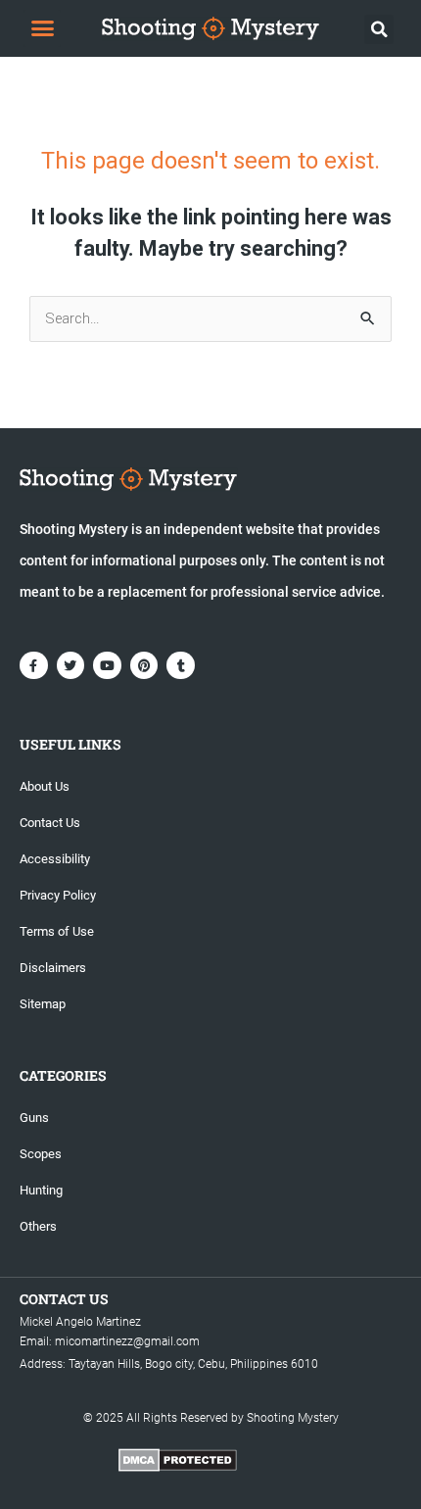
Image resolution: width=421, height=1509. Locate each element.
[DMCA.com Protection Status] (177, 1458)
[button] (42, 28)
